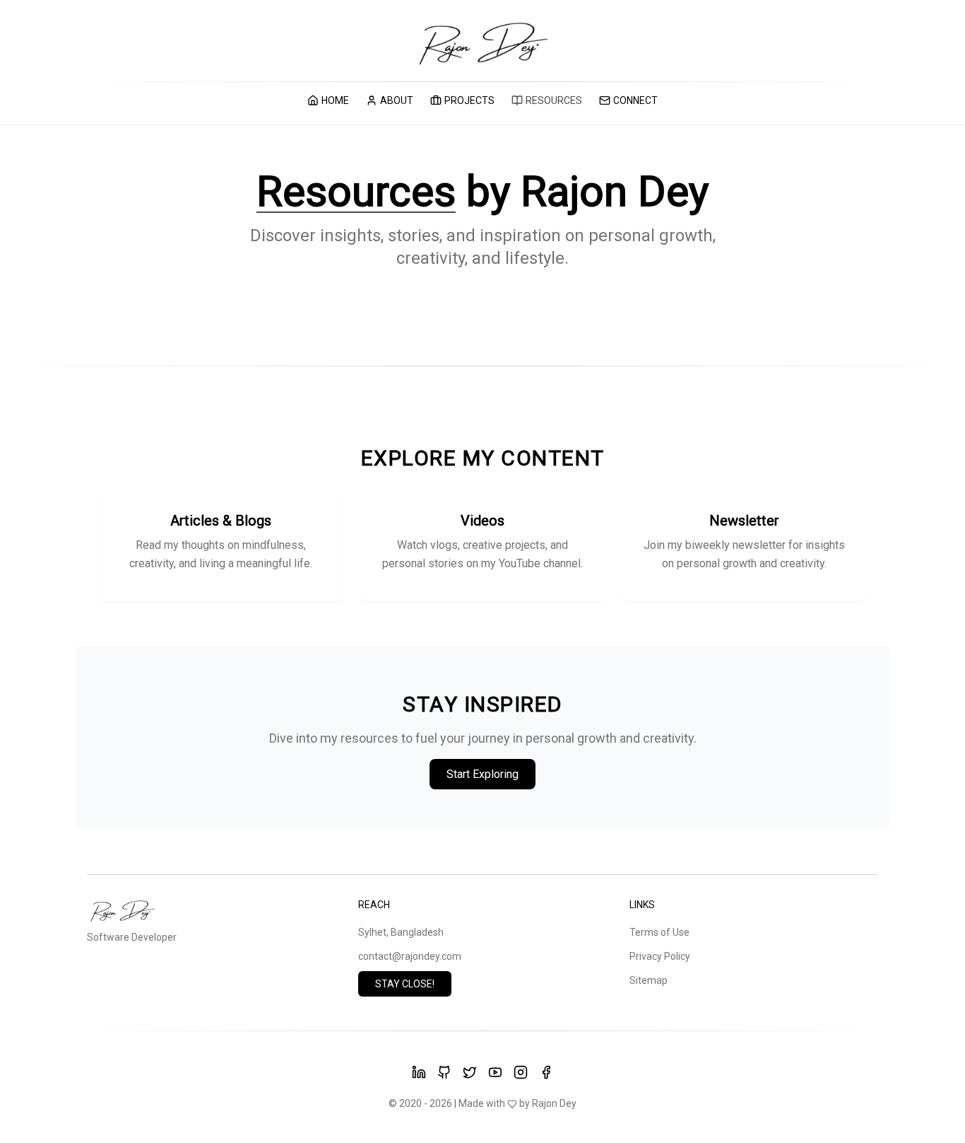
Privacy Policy (659, 956)
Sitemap (648, 980)
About (396, 100)
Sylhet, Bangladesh (401, 932)
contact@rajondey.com (409, 956)
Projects (469, 100)
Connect (635, 100)
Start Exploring (482, 774)
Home (335, 100)
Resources (554, 100)
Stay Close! (404, 984)
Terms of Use (659, 932)
